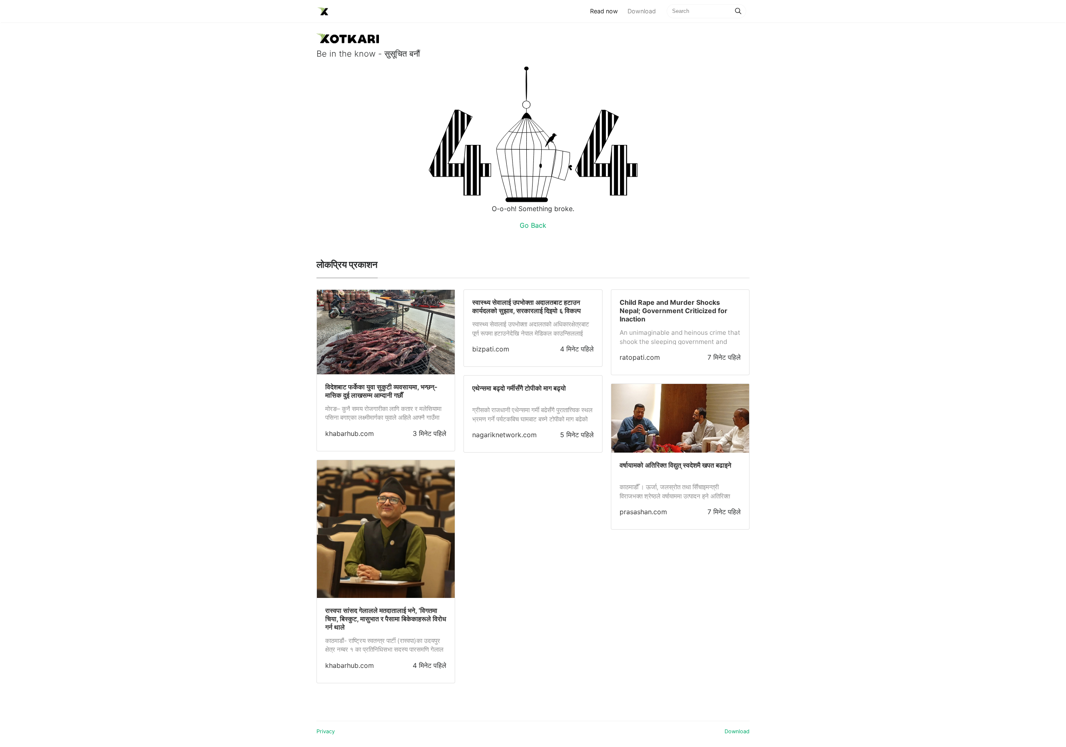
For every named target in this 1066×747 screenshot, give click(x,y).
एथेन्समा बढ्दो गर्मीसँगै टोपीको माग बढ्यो (519, 388)
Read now (606, 11)
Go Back (533, 225)
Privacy (325, 731)
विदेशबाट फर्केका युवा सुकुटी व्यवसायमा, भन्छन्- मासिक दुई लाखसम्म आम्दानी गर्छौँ (381, 391)
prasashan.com (643, 512)
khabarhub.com (349, 433)
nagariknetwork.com (504, 435)
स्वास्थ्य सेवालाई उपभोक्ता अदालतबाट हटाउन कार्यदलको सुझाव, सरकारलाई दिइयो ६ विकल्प (526, 306)
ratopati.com (640, 357)
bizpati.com (490, 349)
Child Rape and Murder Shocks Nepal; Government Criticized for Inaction (673, 310)
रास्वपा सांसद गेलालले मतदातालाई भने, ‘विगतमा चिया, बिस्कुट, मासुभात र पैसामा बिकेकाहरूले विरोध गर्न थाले (385, 618)
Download (642, 11)
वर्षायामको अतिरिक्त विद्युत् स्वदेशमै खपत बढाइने (675, 465)
